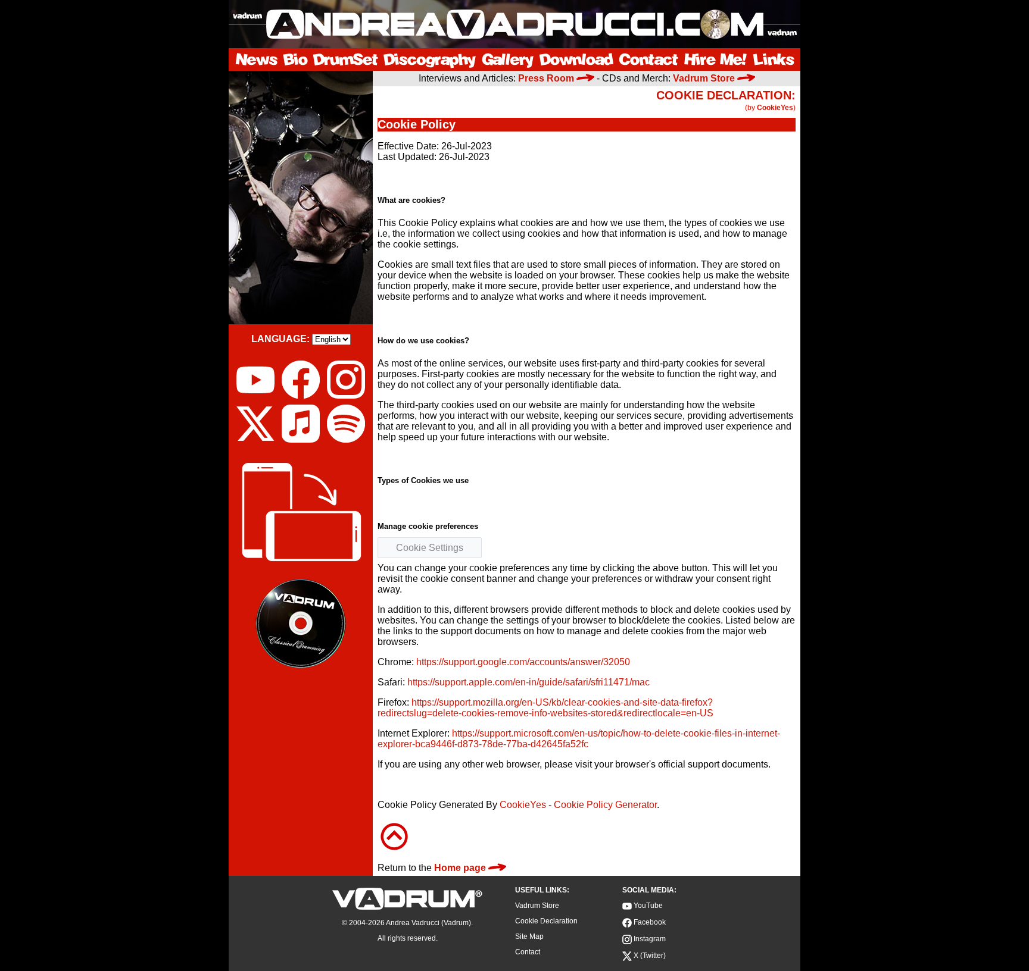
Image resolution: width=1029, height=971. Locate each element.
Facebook (649, 922)
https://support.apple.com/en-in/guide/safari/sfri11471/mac (528, 682)
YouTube (647, 905)
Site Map (529, 936)
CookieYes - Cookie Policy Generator (578, 805)
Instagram (649, 939)
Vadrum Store (537, 905)
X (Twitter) (649, 955)
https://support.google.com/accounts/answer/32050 (523, 662)
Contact (527, 952)
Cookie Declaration (546, 921)
